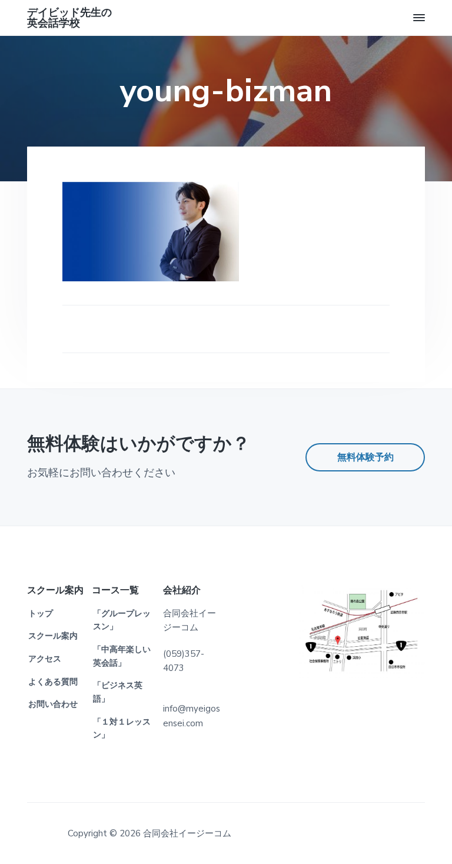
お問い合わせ (53, 704)
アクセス (44, 658)
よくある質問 (53, 681)
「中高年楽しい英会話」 (122, 656)
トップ (40, 613)
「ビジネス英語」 (117, 692)
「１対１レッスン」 (122, 728)
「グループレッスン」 (122, 620)
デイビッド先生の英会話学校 (69, 17)
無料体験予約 (365, 457)
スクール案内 (53, 636)
